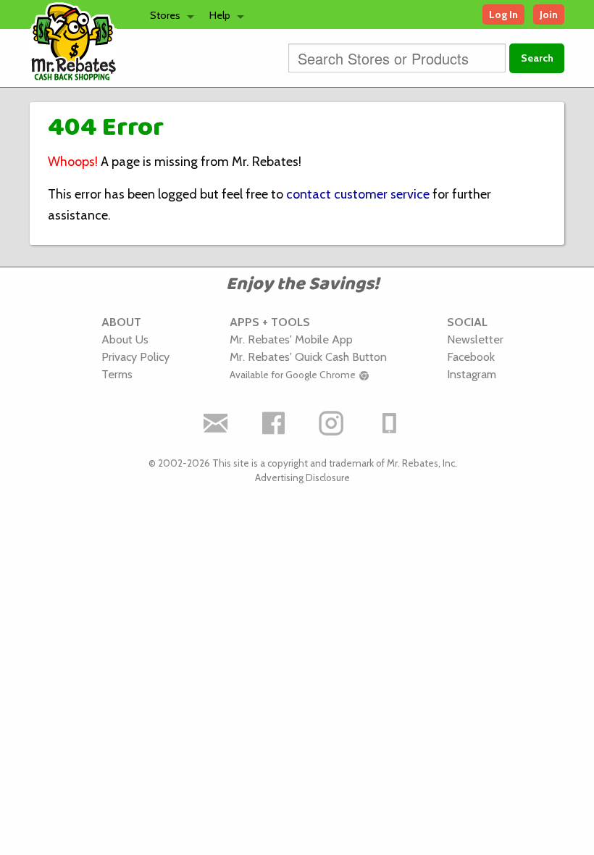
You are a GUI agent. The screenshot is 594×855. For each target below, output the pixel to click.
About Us (124, 339)
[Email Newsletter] (215, 423)
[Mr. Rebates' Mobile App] (389, 423)
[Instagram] (331, 423)
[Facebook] (273, 423)
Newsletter (475, 339)
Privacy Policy (135, 356)
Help (219, 15)
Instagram (471, 374)
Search (537, 57)
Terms (117, 374)
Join (549, 14)
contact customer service (358, 194)
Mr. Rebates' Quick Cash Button (308, 356)
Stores (165, 15)
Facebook (471, 356)
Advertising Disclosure (302, 477)
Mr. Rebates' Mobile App (291, 339)
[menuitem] (168, 14)
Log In (503, 14)
